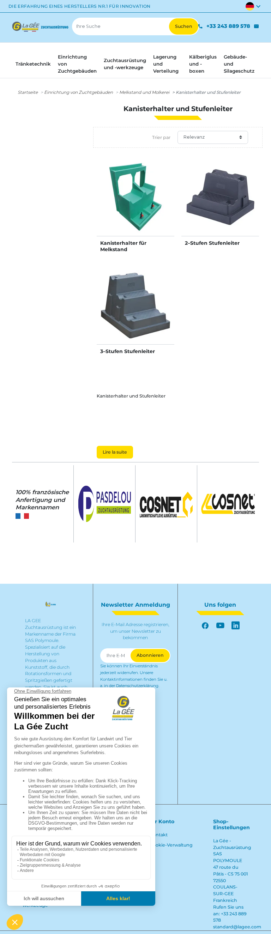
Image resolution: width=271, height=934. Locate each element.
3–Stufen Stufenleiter (127, 351)
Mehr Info (135, 204)
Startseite (28, 92)
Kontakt (159, 834)
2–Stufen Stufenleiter (212, 243)
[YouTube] (220, 625)
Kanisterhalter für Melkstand (123, 246)
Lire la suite (115, 452)
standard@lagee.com (237, 926)
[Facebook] (205, 625)
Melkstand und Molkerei (144, 92)
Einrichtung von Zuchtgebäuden (78, 92)
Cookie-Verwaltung (171, 845)
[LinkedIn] (235, 625)
